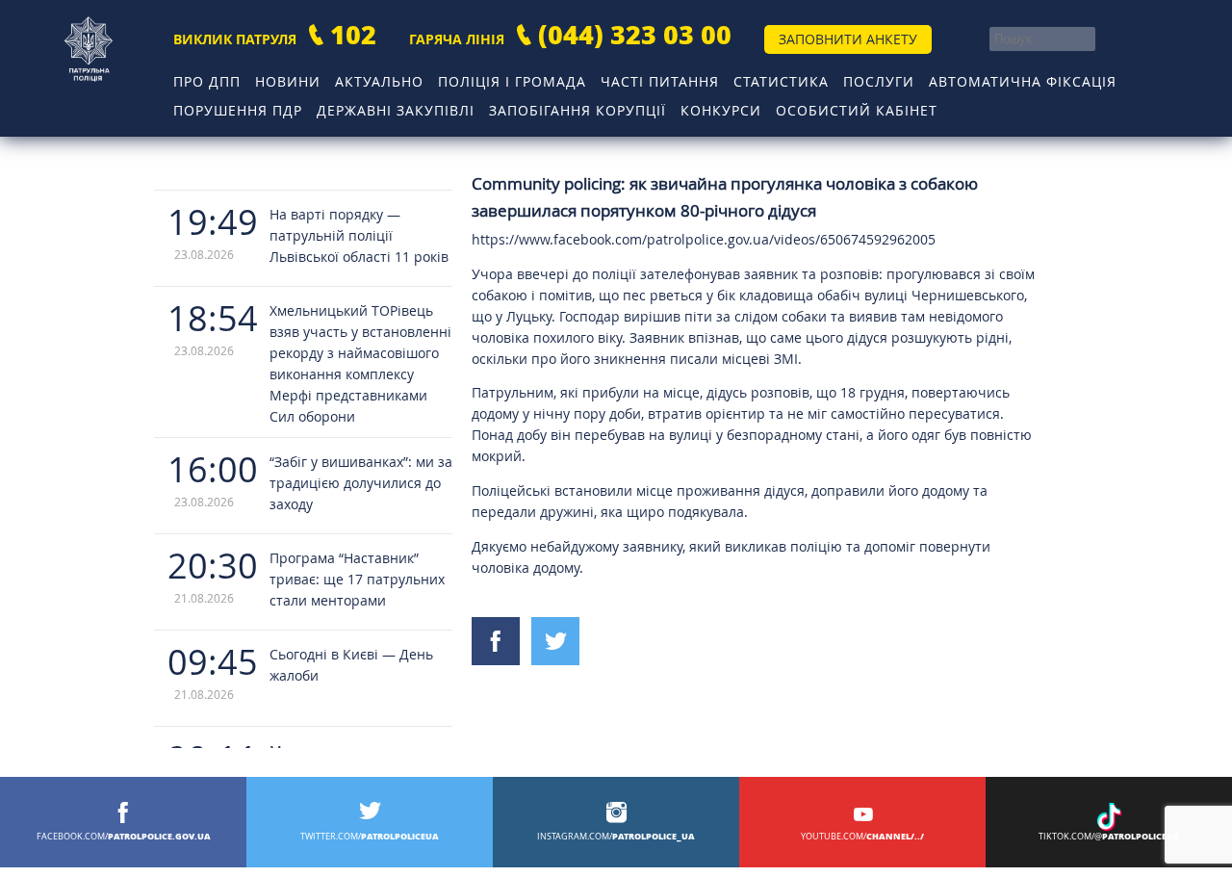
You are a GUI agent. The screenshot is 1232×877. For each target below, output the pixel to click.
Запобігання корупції (577, 110)
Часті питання (660, 81)
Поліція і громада (512, 81)
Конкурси (720, 110)
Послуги (878, 81)
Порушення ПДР (237, 110)
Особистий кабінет (856, 110)
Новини (288, 81)
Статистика (781, 81)
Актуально (379, 81)
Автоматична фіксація (1022, 81)
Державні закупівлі (396, 110)
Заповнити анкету (848, 39)
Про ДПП (207, 81)
